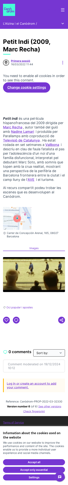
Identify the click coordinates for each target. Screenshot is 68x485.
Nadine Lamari (23, 132)
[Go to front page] (26, 10)
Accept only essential (34, 469)
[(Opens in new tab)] (34, 274)
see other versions (49, 406)
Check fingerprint (34, 411)
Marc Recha (13, 127)
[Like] (6, 320)
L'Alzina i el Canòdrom (19, 23)
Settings (34, 477)
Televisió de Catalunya (21, 140)
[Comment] (16, 320)
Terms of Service (13, 422)
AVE (31, 180)
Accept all (34, 462)
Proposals (45, 23)
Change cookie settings (26, 87)
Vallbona (52, 145)
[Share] (61, 320)
